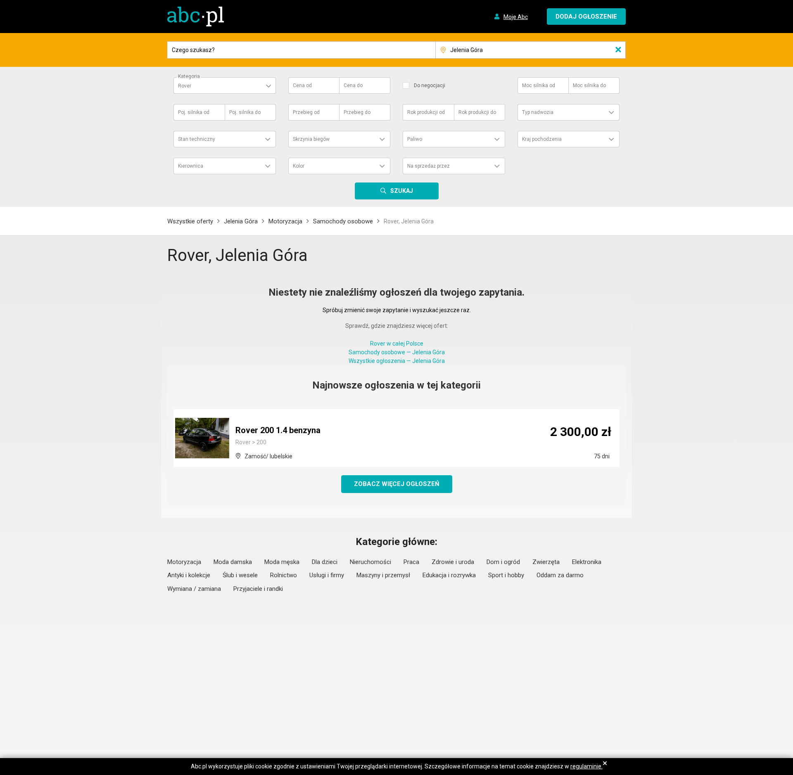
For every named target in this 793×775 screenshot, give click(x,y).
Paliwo (414, 139)
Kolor (298, 166)
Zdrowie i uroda (453, 562)
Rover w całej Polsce (396, 343)
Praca (411, 562)
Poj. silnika (193, 112)
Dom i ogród (503, 562)
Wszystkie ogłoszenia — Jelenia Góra (397, 361)
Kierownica (190, 166)
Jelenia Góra (241, 221)
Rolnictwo (283, 575)
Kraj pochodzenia (542, 139)
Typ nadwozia (537, 112)
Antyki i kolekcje (188, 575)
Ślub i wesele (240, 575)
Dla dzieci (324, 562)
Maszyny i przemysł (383, 575)
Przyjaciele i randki (258, 589)
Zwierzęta (546, 562)
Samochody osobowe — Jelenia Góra (397, 352)
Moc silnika (538, 85)
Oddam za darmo (560, 575)
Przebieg (306, 112)
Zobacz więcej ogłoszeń (396, 484)
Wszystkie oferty (190, 221)
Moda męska (281, 562)
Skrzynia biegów (311, 139)
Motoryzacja (285, 221)
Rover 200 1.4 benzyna (278, 430)
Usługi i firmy (326, 575)
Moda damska (233, 562)
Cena (302, 85)
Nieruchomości (370, 562)
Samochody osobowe (343, 221)
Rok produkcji (426, 112)
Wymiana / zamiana (194, 589)
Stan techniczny (196, 139)
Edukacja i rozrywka (449, 575)
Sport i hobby (506, 575)
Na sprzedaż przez (428, 166)
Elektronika (586, 562)
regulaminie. (586, 766)
